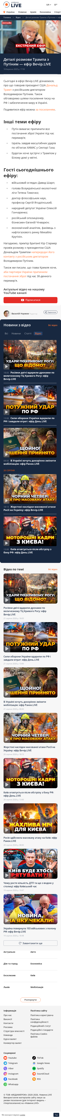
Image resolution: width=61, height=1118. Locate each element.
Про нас (8, 1015)
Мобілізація (36, 987)
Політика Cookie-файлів (39, 1035)
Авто (33, 951)
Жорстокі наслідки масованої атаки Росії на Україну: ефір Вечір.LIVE (30, 508)
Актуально (9, 951)
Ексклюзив (10, 975)
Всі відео (52, 325)
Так (56, 1115)
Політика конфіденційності (39, 1020)
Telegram (13, 1063)
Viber (11, 1068)
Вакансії (8, 1019)
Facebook (13, 1079)
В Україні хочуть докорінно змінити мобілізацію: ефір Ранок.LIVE (30, 462)
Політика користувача (41, 1015)
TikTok (40, 1057)
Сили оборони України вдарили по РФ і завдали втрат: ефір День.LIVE (29, 420)
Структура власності (14, 1031)
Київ (32, 975)
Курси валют (10, 1039)
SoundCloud (43, 1073)
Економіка (45, 12)
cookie (22, 1115)
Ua (47, 4)
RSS (39, 1079)
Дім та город (10, 963)
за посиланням (45, 109)
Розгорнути (30, 999)
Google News (43, 1063)
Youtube (12, 1057)
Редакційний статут (40, 1026)
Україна (10, 12)
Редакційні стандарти (41, 1029)
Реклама (8, 1027)
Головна (7, 17)
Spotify (40, 1068)
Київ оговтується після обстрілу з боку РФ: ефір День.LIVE (27, 551)
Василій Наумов (20, 313)
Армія (33, 12)
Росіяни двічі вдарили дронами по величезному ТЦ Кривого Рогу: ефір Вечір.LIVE (29, 376)
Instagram (13, 1073)
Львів (7, 987)
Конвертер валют (13, 1043)
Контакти (8, 1023)
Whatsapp (13, 1084)
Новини (22, 12)
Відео (18, 17)
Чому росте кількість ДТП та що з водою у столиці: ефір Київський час (29, 884)
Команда (8, 1035)
